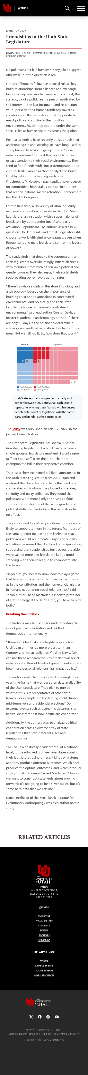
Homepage (44, 915)
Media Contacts (54, 1040)
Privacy (75, 1034)
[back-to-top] (83, 1067)
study (16, 429)
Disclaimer (61, 1034)
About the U (33, 1040)
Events (44, 930)
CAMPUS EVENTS (44, 965)
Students (44, 925)
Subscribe (44, 940)
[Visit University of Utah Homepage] (7, 8)
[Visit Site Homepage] (44, 882)
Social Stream (44, 970)
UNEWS (44, 960)
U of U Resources (44, 975)
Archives (44, 935)
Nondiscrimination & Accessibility (29, 1034)
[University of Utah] (44, 1002)
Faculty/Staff (44, 920)
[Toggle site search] (67, 8)
